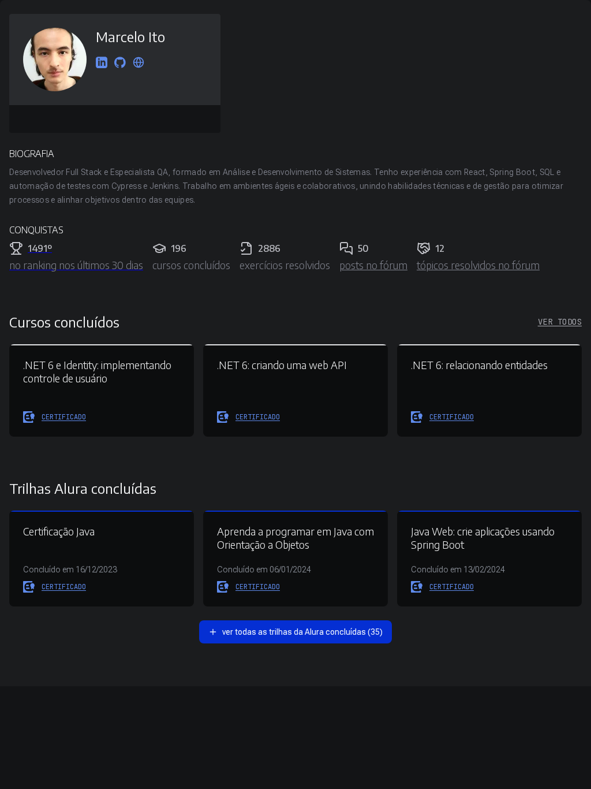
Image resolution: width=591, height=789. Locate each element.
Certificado (64, 417)
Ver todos (560, 322)
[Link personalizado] (138, 63)
